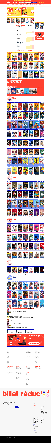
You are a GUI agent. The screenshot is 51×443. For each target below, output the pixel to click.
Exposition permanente (38, 368)
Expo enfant (8, 373)
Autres (42, 414)
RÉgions (43, 5)
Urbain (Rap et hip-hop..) (19, 377)
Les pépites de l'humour (35, 422)
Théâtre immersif (8, 361)
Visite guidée (27, 379)
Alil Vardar (35, 427)
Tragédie (8, 352)
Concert (35, 4)
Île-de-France (12, 5)
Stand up (36, 353)
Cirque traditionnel (28, 367)
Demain (30, 26)
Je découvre (15, 86)
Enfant (31, 4)
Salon (26, 383)
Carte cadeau (16, 0)
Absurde (36, 358)
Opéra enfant (8, 374)
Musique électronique (18, 371)
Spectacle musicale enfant (9, 376)
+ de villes (39, 5)
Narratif (36, 362)
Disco (17, 378)
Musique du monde (18, 368)
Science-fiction (8, 356)
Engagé (7, 363)
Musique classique (18, 367)
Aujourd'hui (30, 25)
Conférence (27, 378)
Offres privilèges (41, 2)
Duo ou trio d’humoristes (38, 350)
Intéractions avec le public (38, 360)
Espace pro (35, 407)
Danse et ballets (27, 353)
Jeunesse (8, 362)
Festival (27, 382)
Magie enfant (8, 371)
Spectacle (27, 4)
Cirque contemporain (28, 368)
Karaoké (27, 384)
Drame (7, 351)
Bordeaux (24, 5)
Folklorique (17, 374)
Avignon (16, 5)
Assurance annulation (36, 404)
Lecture (7, 358)
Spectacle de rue (28, 356)
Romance (8, 353)
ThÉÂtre (8, 4)
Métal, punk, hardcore (18, 372)
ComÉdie (12, 4)
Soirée (26, 377)
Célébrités (8, 360)
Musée (36, 367)
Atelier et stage (27, 373)
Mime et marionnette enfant (10, 372)
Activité (40, 4)
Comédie (42, 404)
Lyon (29, 5)
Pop (16, 376)
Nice (36, 5)
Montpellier (33, 5)
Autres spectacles (44, 413)
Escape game (27, 374)
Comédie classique (18, 350)
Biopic (7, 355)
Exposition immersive (37, 369)
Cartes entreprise (36, 408)
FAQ (34, 403)
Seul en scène (8, 350)
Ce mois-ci (35, 432)
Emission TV (27, 375)
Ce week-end (35, 431)
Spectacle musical (28, 351)
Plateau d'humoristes (37, 352)
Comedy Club (21, 4)
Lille (27, 5)
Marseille (42, 419)
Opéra (26, 350)
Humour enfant (8, 368)
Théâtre (42, 403)
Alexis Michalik (35, 426)
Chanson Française (18, 369)
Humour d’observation (37, 355)
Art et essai (8, 357)
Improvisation (36, 351)
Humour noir (36, 356)
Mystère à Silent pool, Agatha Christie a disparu (14, 313)
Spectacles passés (44, 412)
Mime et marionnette (28, 352)
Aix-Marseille (20, 5)
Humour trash (36, 357)
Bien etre (27, 385)
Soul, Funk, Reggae (18, 373)
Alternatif (36, 361)
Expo (43, 4)
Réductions (27, 0)
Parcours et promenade (28, 380)
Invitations (21, 0)
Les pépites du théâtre (35, 420)
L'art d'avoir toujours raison (12, 316)
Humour (16, 4)
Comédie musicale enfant (9, 369)
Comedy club (43, 406)
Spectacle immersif (28, 355)
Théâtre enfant (8, 367)
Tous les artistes (35, 425)
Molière (34, 428)
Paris (7, 5)
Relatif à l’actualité (37, 363)
